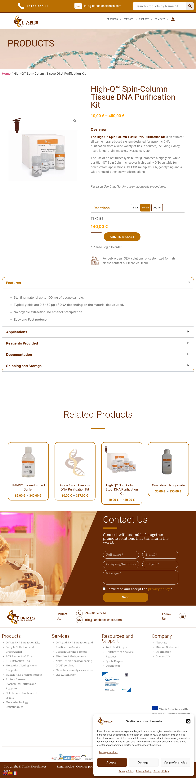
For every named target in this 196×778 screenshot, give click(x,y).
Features (13, 283)
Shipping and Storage (24, 366)
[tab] (98, 302)
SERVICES (128, 19)
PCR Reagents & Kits (19, 656)
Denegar (144, 762)
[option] (135, 207)
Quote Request (115, 661)
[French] (15, 773)
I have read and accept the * (139, 589)
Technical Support (117, 647)
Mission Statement (168, 647)
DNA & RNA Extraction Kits (23, 642)
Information (163, 651)
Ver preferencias (175, 762)
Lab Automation (66, 674)
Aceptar (112, 762)
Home (6, 73)
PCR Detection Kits (18, 661)
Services (61, 636)
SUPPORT (144, 19)
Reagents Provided (22, 343)
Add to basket (122, 237)
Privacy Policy (126, 771)
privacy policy (159, 589)
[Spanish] (10, 773)
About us (161, 642)
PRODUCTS (112, 19)
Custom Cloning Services (71, 651)
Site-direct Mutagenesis (71, 656)
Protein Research (16, 679)
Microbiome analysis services (74, 670)
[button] (188, 721)
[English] (5, 773)
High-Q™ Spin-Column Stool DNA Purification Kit (122, 489)
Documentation (19, 355)
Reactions (102, 208)
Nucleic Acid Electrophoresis (24, 674)
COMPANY (160, 19)
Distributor (113, 665)
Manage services (108, 752)
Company (162, 636)
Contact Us (163, 656)
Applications (16, 332)
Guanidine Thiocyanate (168, 485)
